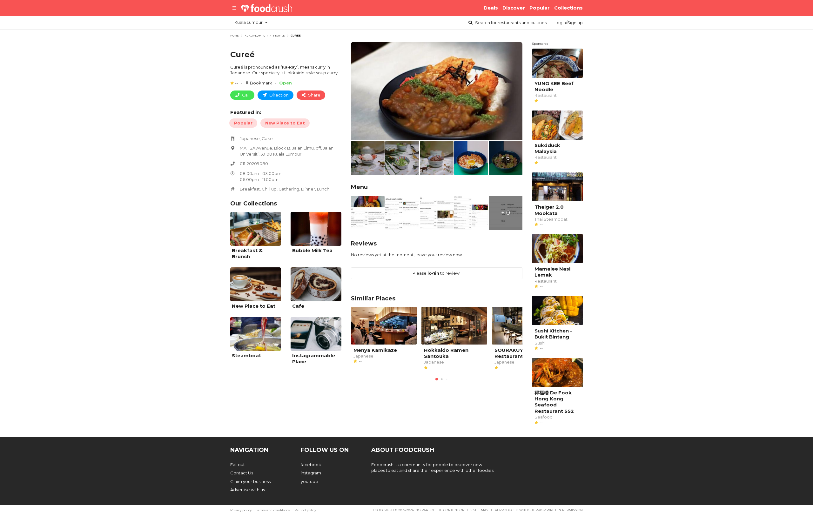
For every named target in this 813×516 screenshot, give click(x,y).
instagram (311, 472)
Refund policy (305, 510)
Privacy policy (241, 510)
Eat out (237, 464)
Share (313, 94)
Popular (539, 8)
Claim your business (250, 481)
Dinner (308, 188)
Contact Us (241, 472)
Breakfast (250, 188)
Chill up (269, 188)
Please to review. (436, 273)
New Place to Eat (285, 122)
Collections (568, 8)
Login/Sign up (568, 22)
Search (510, 22)
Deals (491, 8)
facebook (311, 464)
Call (245, 94)
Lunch (323, 188)
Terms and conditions (273, 510)
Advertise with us (247, 489)
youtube (309, 481)
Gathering (289, 188)
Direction (278, 94)
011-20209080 (254, 163)
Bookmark (261, 82)
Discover (513, 8)
